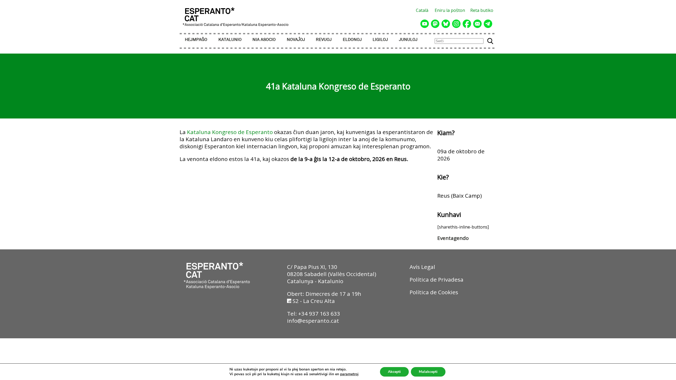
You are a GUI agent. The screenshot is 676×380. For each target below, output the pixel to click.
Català (422, 10)
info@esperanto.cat (313, 320)
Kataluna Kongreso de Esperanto (230, 132)
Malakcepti (428, 371)
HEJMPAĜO (196, 40)
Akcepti (394, 371)
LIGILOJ (380, 40)
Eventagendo (453, 238)
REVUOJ (324, 40)
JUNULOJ (408, 40)
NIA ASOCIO (264, 40)
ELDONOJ (352, 40)
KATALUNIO (230, 40)
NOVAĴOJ (296, 40)
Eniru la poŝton (450, 10)
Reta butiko (481, 10)
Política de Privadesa (436, 279)
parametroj (349, 374)
